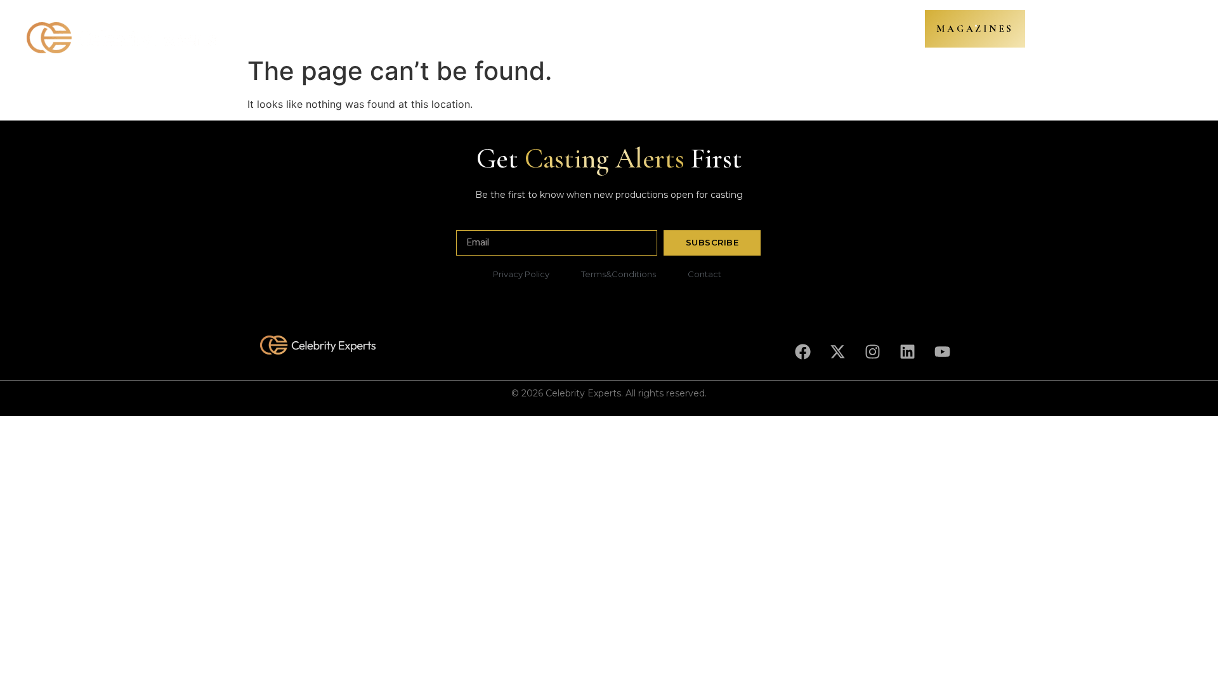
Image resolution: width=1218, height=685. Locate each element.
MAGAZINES (975, 28)
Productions (402, 31)
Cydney (588, 31)
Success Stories (657, 31)
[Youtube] (942, 351)
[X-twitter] (837, 351)
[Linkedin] (907, 351)
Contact (776, 31)
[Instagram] (872, 351)
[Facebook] (802, 351)
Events (725, 31)
